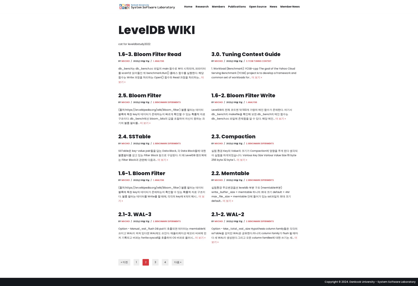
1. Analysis (158, 61)
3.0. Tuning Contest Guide (246, 54)
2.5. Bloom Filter (139, 95)
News (273, 7)
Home (188, 7)
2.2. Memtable (230, 173)
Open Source (257, 7)
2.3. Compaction (233, 136)
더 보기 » (257, 77)
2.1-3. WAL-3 (134, 214)
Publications (237, 7)
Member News (290, 7)
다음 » (177, 262)
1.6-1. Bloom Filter (141, 173)
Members (218, 7)
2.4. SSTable (134, 136)
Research (202, 7)
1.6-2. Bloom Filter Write (243, 95)
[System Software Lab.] (147, 6)
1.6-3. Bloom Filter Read (149, 54)
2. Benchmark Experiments (167, 102)
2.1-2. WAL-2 (227, 214)
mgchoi (125, 61)
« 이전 (124, 262)
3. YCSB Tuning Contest (258, 61)
